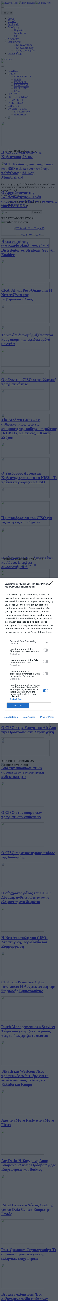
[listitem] (29, 642)
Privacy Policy (47, 717)
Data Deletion (11, 717)
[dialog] (29, 650)
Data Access (29, 717)
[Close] (52, 584)
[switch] (45, 650)
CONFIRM (18, 705)
